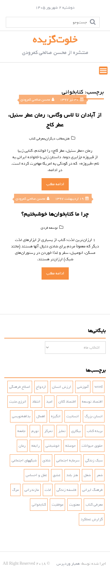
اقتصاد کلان (67, 402)
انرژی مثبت (17, 402)
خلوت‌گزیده (55, 39)
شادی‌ (46, 460)
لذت (48, 490)
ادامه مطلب (55, 184)
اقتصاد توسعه (92, 402)
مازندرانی (31, 490)
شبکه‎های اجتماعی (24, 460)
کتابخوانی (39, 505)
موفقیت (57, 505)
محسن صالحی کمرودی (35, 99)
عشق (57, 475)
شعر (100, 475)
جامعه (21, 431)
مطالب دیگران (55, 138)
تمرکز (48, 431)
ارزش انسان (61, 387)
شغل (87, 475)
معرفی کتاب (37, 138)
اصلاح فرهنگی (19, 387)
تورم (34, 431)
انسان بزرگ (94, 416)
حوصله (70, 446)
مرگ (15, 490)
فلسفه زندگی (66, 490)
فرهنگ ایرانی (92, 490)
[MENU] (103, 70)
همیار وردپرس (68, 563)
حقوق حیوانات (92, 446)
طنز (67, 138)
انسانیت (72, 416)
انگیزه (56, 416)
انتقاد (36, 402)
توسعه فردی (49, 228)
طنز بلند (72, 475)
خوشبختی (53, 446)
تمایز (61, 431)
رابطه (35, 446)
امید (49, 402)
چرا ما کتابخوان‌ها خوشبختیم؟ (54, 214)
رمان (22, 446)
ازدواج (41, 387)
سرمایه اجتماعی (67, 460)
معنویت (74, 505)
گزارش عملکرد (92, 519)
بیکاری (76, 431)
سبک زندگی (94, 460)
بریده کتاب (95, 431)
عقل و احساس (36, 475)
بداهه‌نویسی (21, 416)
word (98, 387)
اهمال (40, 416)
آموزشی (83, 387)
